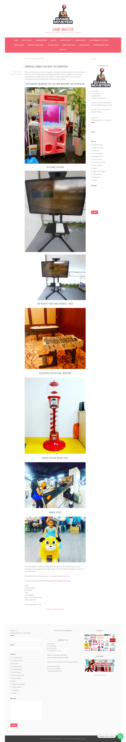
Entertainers (96, 177)
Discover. (61, 609)
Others (95, 180)
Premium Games (84, 45)
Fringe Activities (97, 174)
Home (16, 40)
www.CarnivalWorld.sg (100, 675)
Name (93, 122)
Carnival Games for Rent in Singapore (46, 66)
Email (93, 132)
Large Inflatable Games (35, 45)
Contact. (55, 609)
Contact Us (63, 50)
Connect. (49, 609)
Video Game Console (99, 162)
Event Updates (27, 40)
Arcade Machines (41, 40)
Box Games (96, 151)
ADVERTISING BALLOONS (100, 45)
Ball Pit (53, 40)
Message (94, 185)
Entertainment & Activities (98, 40)
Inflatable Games (98, 156)
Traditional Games (69, 45)
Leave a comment (16, 74)
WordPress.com (80, 738)
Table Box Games (52, 45)
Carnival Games (80, 40)
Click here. (67, 576)
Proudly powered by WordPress (51, 738)
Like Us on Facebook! (63, 630)
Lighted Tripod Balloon (99, 171)
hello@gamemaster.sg (62, 581)
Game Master (63, 29)
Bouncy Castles (65, 40)
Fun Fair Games (19, 45)
